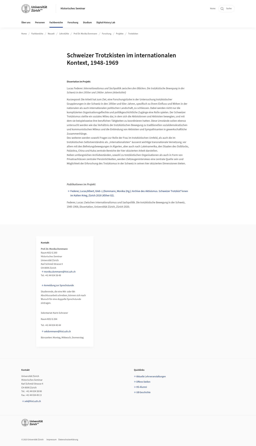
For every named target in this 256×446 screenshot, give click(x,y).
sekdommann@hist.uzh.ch (57, 331)
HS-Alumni (141, 387)
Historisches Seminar (73, 8)
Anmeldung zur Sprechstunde (59, 285)
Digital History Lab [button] (105, 22)
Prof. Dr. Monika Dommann (85, 33)
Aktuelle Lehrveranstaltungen (151, 376)
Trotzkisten (133, 33)
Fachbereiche (37, 33)
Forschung (106, 33)
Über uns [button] (25, 22)
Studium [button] (87, 22)
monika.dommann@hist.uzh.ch (60, 271)
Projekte (119, 33)
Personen (40, 22)
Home (212, 8)
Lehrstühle (64, 33)
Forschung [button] (73, 22)
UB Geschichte (143, 392)
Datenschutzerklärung (68, 439)
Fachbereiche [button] (56, 22)
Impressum (52, 439)
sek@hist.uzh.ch (32, 401)
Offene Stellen (143, 381)
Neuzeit (51, 33)
